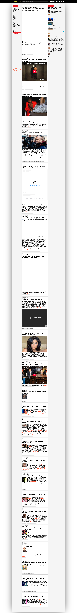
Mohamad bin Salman (33, 506)
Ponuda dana (16, 22)
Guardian (23, 556)
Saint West (32, 573)
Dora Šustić (43, 52)
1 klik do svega (16, 24)
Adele (23, 436)
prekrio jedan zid (37, 518)
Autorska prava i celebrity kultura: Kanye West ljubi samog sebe (34, 511)
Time (33, 434)
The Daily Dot (32, 567)
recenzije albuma (30, 328)
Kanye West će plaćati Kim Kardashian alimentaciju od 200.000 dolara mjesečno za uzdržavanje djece (34, 167)
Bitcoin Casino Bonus (17, 31)
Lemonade (29, 411)
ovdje (30, 446)
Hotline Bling (40, 430)
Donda (23, 328)
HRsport (15, 26)
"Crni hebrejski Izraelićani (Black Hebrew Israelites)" (29, 161)
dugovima (29, 498)
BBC (25, 538)
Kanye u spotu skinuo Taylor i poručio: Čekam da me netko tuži (34, 460)
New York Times (35, 451)
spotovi (32, 436)
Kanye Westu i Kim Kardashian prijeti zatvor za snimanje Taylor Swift (32, 441)
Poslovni (28, 126)
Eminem (27, 591)
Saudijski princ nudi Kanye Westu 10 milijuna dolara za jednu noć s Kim (34, 495)
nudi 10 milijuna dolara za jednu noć (29, 502)
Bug (14, 23)
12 (15, 69)
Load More (35, 609)
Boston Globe (30, 414)
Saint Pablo (41, 485)
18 (14, 70)
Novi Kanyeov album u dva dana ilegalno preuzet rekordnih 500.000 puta (33, 528)
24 (13, 71)
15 (19, 69)
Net (14, 15)
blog (22, 251)
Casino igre (15, 30)
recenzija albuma (31, 89)
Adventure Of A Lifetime (31, 432)
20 (16, 70)
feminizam (28, 54)
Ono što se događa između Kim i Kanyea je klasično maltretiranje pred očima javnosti (33, 256)
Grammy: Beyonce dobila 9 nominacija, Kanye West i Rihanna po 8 (34, 407)
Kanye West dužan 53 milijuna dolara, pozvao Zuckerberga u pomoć (32, 545)
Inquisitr (36, 604)
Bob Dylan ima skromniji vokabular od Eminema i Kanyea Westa (33, 579)
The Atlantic (45, 486)
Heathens (33, 433)
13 (16, 69)
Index (15, 16)
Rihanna (37, 413)
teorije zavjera (42, 161)
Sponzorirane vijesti (17, 25)
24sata (15, 18)
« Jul (13, 73)
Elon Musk (29, 251)
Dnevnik (15, 17)
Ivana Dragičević (28, 249)
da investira (42, 498)
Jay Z (29, 591)
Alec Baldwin (24, 386)
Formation (39, 411)
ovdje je (45, 385)
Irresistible (24, 433)
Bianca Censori (24, 54)
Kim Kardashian (28, 506)
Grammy (26, 416)
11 (14, 69)
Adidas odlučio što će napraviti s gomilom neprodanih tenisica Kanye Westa (34, 95)
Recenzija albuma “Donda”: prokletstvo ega (32, 300)
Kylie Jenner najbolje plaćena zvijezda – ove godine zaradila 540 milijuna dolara (33, 334)
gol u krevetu (43, 464)
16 (20, 69)
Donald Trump (26, 251)
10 (13, 69)
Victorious (43, 433)
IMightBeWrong (38, 307)
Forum (15, 8)
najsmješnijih (43, 567)
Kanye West (31, 54)
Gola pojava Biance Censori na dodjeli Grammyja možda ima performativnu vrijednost (33, 9)
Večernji (15, 11)
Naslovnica (14, 3)
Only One (39, 599)
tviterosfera (45, 568)
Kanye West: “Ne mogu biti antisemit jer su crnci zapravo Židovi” (33, 133)
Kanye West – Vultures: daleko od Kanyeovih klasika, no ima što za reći (34, 60)
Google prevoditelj (16, 9)
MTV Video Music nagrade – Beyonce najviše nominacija (32, 422)
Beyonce (23, 416)
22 (19, 70)
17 (13, 70)
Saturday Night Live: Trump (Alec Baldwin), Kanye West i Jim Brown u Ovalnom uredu (33, 363)
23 (20, 70)
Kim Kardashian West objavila (32, 444)
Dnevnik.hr (39, 604)
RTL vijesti (27, 469)
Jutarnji (15, 10)
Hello (35, 413)
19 (15, 70)
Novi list (15, 19)
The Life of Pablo (33, 481)
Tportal (26, 211)
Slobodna (42, 504)
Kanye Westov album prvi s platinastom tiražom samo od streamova (34, 392)
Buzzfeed (30, 521)
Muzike (42, 88)
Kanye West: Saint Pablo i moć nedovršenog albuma (33, 476)
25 (14, 71)
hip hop (23, 89)
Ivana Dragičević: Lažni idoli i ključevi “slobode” (33, 218)
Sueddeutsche (37, 487)
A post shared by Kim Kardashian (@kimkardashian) (34, 198)
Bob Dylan (23, 591)
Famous (29, 431)
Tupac (35, 591)
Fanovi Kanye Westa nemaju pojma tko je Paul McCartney (32, 597)
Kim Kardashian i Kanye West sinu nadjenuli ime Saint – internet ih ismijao (34, 563)
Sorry (46, 430)
